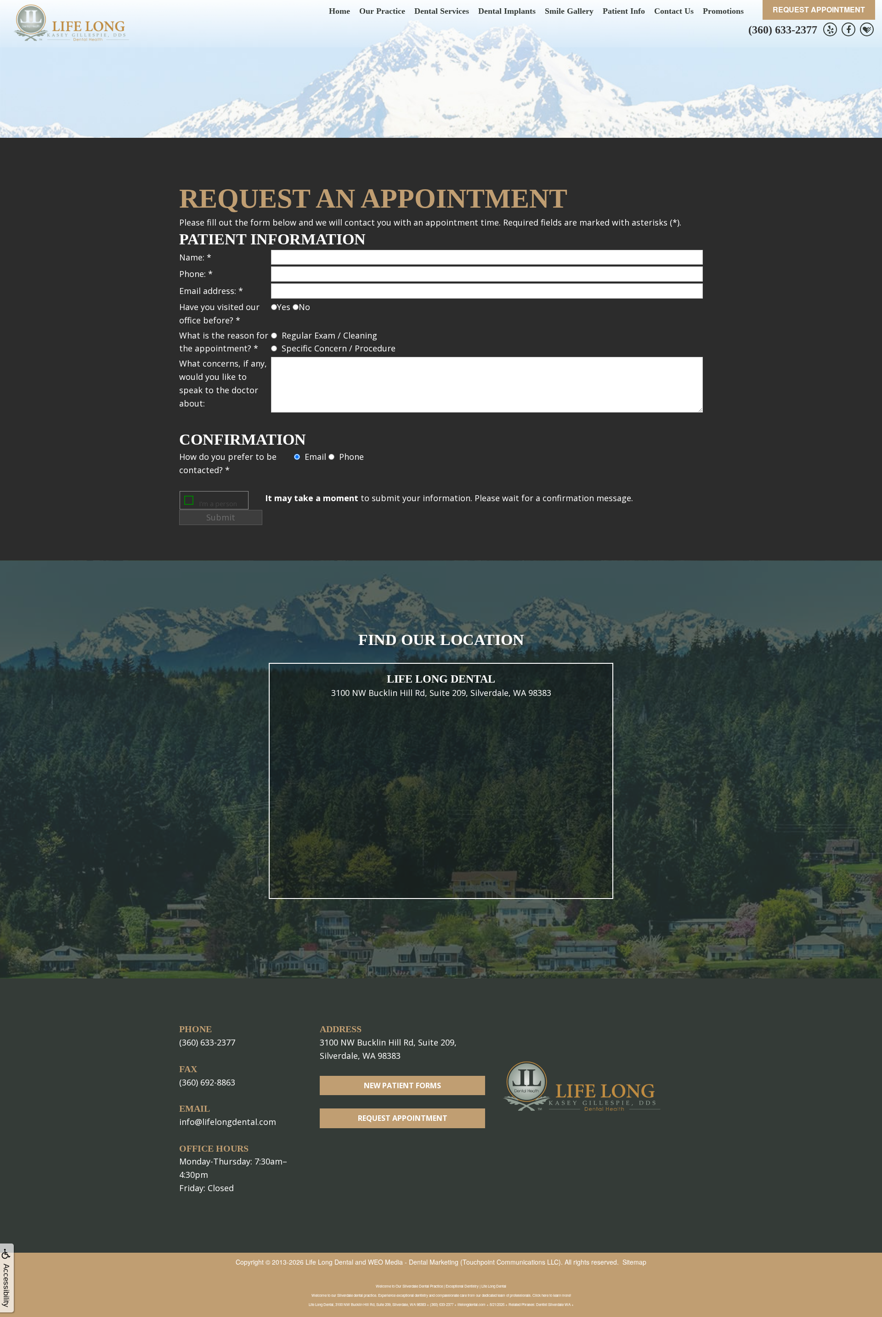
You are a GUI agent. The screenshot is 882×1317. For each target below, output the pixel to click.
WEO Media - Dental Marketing (413, 1261)
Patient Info (624, 11)
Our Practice (382, 11)
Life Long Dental (329, 1261)
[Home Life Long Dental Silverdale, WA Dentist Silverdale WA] (71, 23)
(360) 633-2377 (782, 30)
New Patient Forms (402, 1085)
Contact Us (674, 11)
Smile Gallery (569, 11)
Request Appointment (819, 9)
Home (339, 11)
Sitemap (634, 1261)
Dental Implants (507, 11)
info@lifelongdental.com (227, 1121)
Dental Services (441, 11)
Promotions (723, 11)
